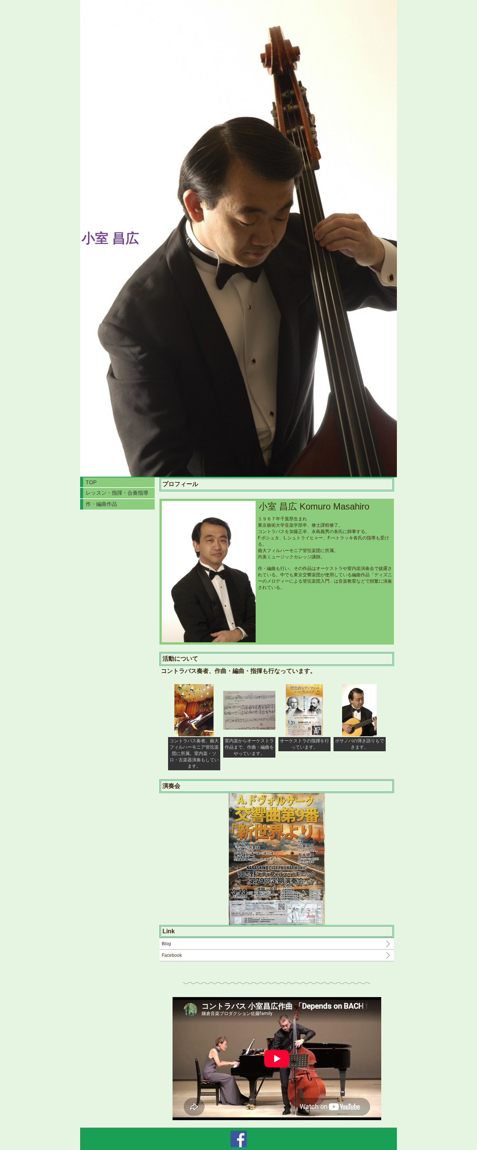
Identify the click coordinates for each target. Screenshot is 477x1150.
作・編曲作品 (101, 504)
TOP (91, 482)
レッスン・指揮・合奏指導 (117, 493)
